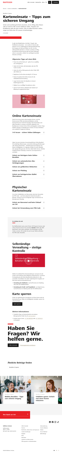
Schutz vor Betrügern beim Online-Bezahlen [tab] (25, 156)
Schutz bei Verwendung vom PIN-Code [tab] (26, 208)
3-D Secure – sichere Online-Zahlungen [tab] (26, 132)
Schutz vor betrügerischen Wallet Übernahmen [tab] (24, 175)
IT (58, 450)
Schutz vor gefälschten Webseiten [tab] (24, 167)
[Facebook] (53, 422)
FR (56, 450)
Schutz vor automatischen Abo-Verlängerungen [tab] (23, 162)
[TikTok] (58, 422)
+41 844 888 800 (29, 318)
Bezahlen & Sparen (14, 367)
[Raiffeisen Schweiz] (8, 2)
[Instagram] (55, 422)
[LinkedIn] (50, 422)
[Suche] (46, 2)
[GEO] (28, 414)
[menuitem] (31, 2)
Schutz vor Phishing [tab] (19, 170)
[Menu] (49, 2)
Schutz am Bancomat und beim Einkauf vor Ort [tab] (27, 203)
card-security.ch (31, 316)
